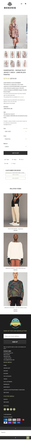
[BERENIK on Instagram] (11, 409)
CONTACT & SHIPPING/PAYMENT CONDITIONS (14, 389)
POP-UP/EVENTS (7, 376)
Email (14, 163)
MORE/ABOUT (7, 387)
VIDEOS (5, 379)
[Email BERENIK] (14, 409)
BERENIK (9, 414)
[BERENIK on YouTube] (8, 409)
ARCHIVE (6, 370)
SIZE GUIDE (6, 392)
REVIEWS (6, 373)
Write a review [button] (15, 174)
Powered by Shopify (8, 417)
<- (15, 428)
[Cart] (25, 4)
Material (5, 143)
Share (15, 159)
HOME (5, 365)
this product (21, 97)
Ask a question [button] (15, 178)
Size (5, 128)
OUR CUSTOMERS (8, 381)
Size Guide (25, 128)
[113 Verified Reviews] (15, 329)
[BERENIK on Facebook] (5, 409)
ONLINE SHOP (7, 368)
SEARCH (6, 399)
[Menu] (21, 4)
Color (5, 136)
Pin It (22, 159)
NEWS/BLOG (6, 384)
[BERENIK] (10, 6)
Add (7, 163)
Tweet (7, 159)
